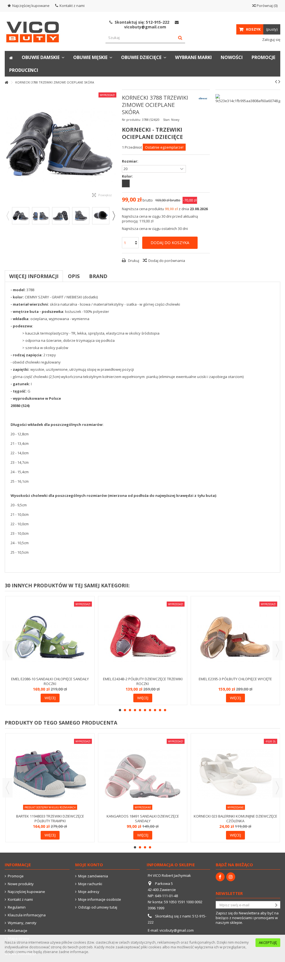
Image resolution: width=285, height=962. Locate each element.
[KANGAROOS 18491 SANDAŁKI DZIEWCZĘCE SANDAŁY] (143, 774)
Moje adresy (88, 891)
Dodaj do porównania (166, 260)
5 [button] (140, 710)
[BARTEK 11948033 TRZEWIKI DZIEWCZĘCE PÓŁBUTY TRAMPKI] (50, 774)
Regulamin (17, 907)
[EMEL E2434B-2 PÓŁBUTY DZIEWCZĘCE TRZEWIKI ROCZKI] (143, 637)
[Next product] (279, 81)
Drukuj (133, 260)
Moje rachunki (90, 884)
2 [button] (125, 710)
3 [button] (130, 710)
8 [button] (155, 710)
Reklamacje (17, 930)
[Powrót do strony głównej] (6, 82)
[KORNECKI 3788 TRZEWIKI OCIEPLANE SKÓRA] (20, 215)
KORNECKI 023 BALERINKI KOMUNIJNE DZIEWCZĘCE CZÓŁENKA (235, 818)
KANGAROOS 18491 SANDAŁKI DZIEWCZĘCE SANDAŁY (143, 818)
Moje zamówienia (93, 876)
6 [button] (145, 710)
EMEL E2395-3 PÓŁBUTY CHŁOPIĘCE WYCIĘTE (235, 678)
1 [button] (120, 710)
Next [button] (113, 216)
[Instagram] (230, 876)
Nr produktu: (131, 119)
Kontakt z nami (72, 5)
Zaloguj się (270, 39)
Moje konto (89, 864)
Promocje (16, 876)
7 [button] (150, 710)
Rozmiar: (130, 161)
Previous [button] (7, 216)
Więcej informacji (33, 276)
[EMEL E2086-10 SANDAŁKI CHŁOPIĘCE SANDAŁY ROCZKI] (50, 637)
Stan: (166, 119)
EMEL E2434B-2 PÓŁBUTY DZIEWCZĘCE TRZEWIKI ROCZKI (143, 681)
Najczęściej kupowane (31, 5)
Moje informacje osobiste (99, 899)
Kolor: (128, 176)
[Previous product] (276, 81)
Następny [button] (114, 145)
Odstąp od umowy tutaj (97, 907)
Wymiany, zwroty (22, 923)
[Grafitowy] (125, 183)
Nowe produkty (21, 884)
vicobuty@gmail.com (176, 930)
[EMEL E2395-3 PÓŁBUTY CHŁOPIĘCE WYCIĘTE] (235, 637)
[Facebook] (220, 876)
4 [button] (135, 710)
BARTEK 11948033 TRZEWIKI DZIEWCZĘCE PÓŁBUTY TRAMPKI (50, 818)
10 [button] (165, 710)
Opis (74, 276)
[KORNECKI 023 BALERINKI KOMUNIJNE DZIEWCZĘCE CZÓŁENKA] (235, 774)
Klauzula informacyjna (27, 915)
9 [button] (160, 710)
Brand (98, 276)
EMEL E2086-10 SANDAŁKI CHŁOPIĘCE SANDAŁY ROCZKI (50, 681)
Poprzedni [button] (8, 145)
